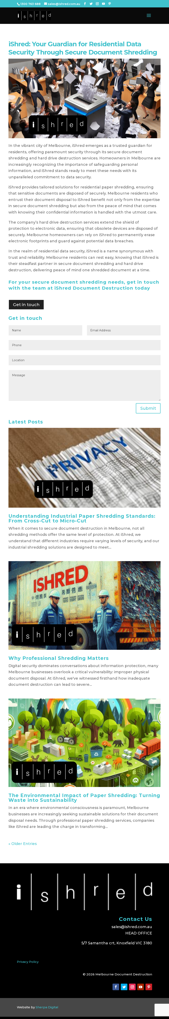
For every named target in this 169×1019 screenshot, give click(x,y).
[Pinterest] (109, 3)
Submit (148, 408)
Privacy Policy (28, 962)
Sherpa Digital (47, 1007)
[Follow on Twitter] (124, 987)
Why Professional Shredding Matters (58, 658)
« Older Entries (22, 843)
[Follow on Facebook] (116, 987)
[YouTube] (103, 3)
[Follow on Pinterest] (149, 987)
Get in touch (26, 304)
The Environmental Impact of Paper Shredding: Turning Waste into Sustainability (84, 798)
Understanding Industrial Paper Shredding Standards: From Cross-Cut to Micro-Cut (81, 518)
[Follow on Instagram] (132, 987)
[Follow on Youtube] (140, 987)
